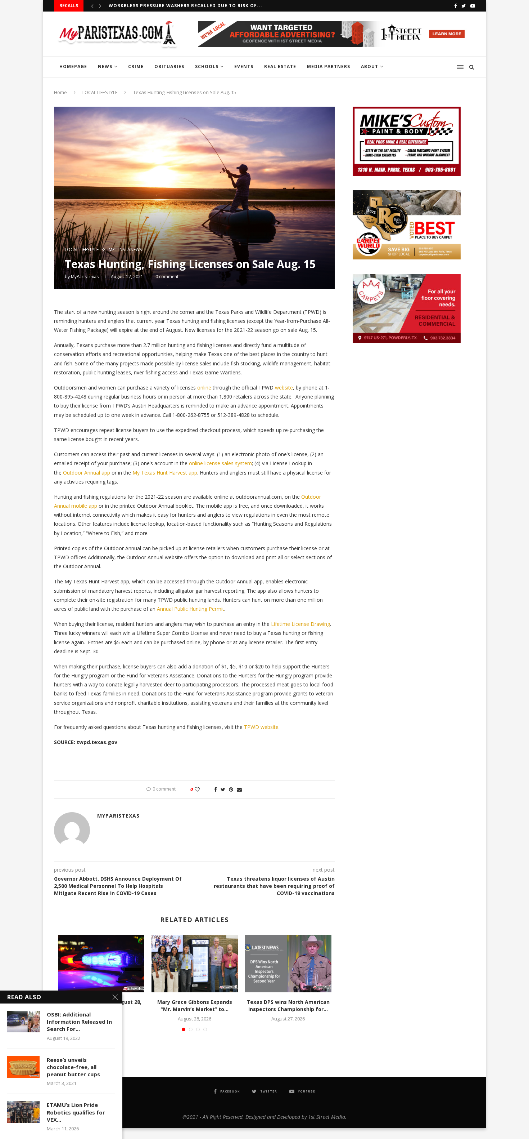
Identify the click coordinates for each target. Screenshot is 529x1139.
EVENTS (243, 66)
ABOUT (369, 66)
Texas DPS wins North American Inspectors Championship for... (288, 1005)
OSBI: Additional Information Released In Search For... (79, 1022)
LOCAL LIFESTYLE (100, 92)
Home (60, 92)
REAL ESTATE (280, 66)
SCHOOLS (206, 66)
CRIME (136, 66)
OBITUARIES (169, 66)
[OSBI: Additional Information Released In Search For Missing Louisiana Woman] (23, 1021)
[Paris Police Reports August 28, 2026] (101, 963)
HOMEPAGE (73, 66)
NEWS (105, 66)
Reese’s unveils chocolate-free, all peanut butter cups (73, 1067)
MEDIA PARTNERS (328, 66)
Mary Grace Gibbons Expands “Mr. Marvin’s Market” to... (194, 1005)
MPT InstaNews (125, 249)
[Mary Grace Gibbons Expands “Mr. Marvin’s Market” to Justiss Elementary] (195, 963)
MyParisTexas (85, 276)
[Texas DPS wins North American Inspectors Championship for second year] (288, 963)
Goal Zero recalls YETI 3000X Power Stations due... (180, 6)
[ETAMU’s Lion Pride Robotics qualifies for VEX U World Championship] (23, 1112)
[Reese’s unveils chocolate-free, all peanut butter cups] (23, 1067)
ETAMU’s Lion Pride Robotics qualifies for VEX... (76, 1112)
